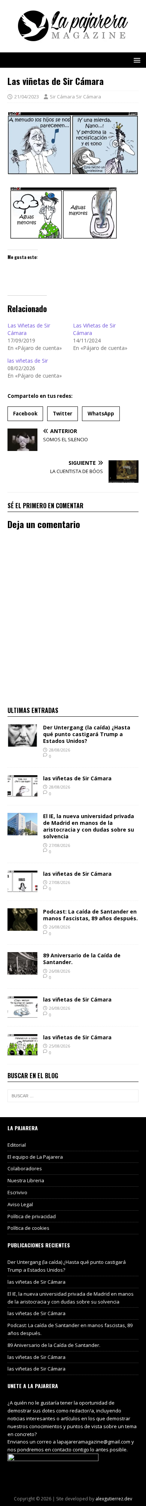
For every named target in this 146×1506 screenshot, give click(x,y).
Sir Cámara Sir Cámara (75, 96)
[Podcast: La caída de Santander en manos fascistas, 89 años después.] (22, 926)
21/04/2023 (26, 96)
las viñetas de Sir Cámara (77, 778)
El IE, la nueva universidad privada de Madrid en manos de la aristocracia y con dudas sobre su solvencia (88, 826)
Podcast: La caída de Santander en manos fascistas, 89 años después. (90, 915)
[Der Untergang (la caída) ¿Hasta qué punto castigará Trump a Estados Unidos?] (22, 742)
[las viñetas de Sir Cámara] (22, 792)
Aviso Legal (20, 1204)
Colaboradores (24, 1168)
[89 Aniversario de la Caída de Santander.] (22, 970)
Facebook (25, 413)
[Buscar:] (73, 1095)
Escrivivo (17, 1192)
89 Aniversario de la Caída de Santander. (82, 959)
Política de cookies (28, 1228)
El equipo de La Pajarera (35, 1156)
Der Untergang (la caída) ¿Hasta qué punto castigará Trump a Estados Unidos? (86, 734)
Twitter (62, 413)
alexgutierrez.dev (113, 1499)
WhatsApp (101, 413)
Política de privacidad (31, 1216)
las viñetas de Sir (27, 360)
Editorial (16, 1144)
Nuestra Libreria (25, 1180)
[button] (135, 59)
